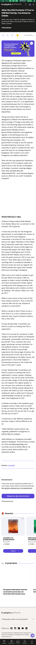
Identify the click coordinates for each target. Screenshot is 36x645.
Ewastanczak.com (7, 636)
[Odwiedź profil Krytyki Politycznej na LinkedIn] (26, 628)
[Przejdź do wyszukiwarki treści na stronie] (26, 4)
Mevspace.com (19, 634)
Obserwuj (25, 643)
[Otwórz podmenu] (33, 619)
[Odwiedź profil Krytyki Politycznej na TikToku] (19, 628)
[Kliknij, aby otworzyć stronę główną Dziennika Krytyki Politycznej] (18, 641)
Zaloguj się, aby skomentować (18, 496)
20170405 (11, 465)
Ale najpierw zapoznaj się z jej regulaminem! (17, 488)
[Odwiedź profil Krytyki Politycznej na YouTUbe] (23, 628)
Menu (32, 643)
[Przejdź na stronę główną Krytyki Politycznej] (11, 613)
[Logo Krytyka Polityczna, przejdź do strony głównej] (11, 4)
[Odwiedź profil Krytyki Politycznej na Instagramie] (15, 628)
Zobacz (13, 551)
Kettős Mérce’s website (11, 434)
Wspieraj (4, 643)
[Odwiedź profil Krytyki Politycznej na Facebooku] (11, 628)
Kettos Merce (11, 224)
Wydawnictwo (11, 643)
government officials (10, 130)
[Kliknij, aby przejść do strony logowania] (33, 4)
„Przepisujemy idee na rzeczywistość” (15, 619)
